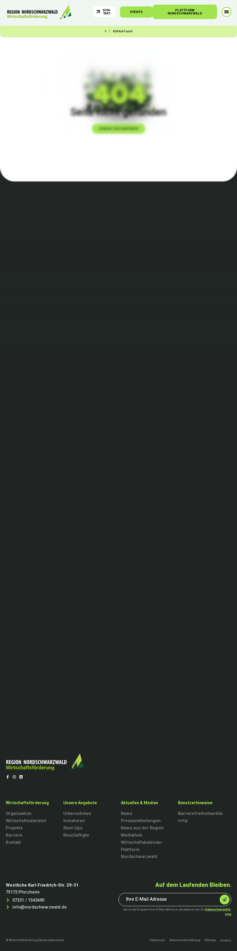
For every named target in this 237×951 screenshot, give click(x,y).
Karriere (14, 835)
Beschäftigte (76, 835)
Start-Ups (72, 828)
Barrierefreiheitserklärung (201, 817)
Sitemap (210, 940)
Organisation (19, 813)
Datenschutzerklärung (184, 940)
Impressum (157, 940)
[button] (226, 11)
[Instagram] (14, 777)
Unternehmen (77, 813)
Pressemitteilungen (141, 820)
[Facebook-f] (8, 777)
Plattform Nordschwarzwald (139, 853)
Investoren (74, 820)
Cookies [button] (225, 941)
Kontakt (13, 842)
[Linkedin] (21, 777)
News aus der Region (142, 828)
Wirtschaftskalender (141, 842)
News (126, 813)
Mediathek (131, 835)
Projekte (14, 828)
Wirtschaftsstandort (26, 820)
